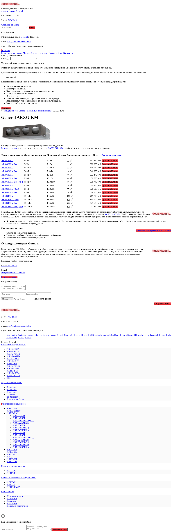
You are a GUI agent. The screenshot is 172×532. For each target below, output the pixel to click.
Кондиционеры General (14, 111)
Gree (66, 335)
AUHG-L (11, 473)
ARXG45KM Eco (9, 203)
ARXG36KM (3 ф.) (10, 189)
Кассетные (12, 501)
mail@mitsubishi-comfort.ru (19, 41)
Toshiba (28, 337)
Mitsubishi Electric (117, 335)
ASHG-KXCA (13, 375)
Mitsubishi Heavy (133, 335)
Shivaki (21, 337)
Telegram (15, 25)
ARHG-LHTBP (14, 411)
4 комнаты (12, 392)
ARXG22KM (7, 160)
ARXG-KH (12, 449)
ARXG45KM (7, 196)
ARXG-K (11, 454)
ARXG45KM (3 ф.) (10, 199)
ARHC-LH (12, 461)
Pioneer (162, 335)
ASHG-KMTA (13, 366)
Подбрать (6, 108)
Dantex (14, 335)
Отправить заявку (9, 277)
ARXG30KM (7, 175)
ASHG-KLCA (13, 351)
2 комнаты (12, 387)
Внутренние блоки (15, 399)
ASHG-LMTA (13, 368)
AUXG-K (11, 471)
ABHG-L (11, 485)
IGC (90, 335)
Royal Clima (11, 337)
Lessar (103, 335)
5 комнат (11, 394)
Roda (168, 335)
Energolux (31, 335)
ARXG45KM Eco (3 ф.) (12, 206)
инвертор (10, 77)
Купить (114, 160)
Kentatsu (96, 335)
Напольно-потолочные (17, 506)
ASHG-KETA (13, 349)
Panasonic (154, 335)
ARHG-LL (12, 452)
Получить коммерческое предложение (153, 230)
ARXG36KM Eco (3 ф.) (12, 182)
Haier (71, 335)
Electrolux (21, 335)
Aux (8, 335)
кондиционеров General (12, 11)
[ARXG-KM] (26, 141)
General (24, 37)
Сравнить (106, 160)
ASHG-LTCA (13, 359)
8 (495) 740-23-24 (55, 148)
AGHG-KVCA (13, 487)
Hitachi (84, 335)
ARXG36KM (7, 185)
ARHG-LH (12, 459)
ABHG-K (11, 482)
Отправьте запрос (9, 148)
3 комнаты (12, 389)
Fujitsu (39, 335)
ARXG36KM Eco (9, 192)
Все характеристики (111, 155)
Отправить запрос (162, 303)
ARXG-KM (12, 413)
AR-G (9, 457)
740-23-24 (9, 20)
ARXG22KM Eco (9, 164)
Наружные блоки (15, 496)
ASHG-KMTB (13, 354)
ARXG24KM (7, 168)
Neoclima (145, 335)
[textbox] (13, 27)
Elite (9, 378)
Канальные (12, 503)
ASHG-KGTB (13, 356)
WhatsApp (5, 25)
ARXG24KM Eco (9, 171)
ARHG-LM (12, 408)
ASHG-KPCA (13, 361)
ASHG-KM (12, 363)
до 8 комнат (12, 397)
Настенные (12, 498)
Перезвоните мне (60, 530)
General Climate (57, 335)
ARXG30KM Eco (9, 178)
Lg (107, 335)
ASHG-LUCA (13, 373)
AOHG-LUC (13, 371)
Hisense (77, 335)
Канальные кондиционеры (39, 111)
